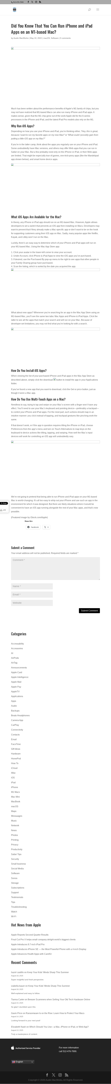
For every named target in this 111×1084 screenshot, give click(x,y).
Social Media (17, 868)
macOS (46, 38)
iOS (13, 777)
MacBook (15, 801)
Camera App (17, 720)
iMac (13, 773)
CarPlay (15, 725)
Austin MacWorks (21, 38)
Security (15, 859)
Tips (13, 902)
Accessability (17, 644)
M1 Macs (15, 792)
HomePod (16, 758)
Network (15, 825)
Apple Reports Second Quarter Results (29, 935)
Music (14, 821)
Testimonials (17, 897)
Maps (13, 811)
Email (14, 739)
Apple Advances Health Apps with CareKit (31, 954)
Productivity (16, 849)
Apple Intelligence (19, 677)
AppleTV (15, 691)
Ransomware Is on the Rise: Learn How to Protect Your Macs (55, 1013)
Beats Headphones (20, 715)
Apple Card (16, 672)
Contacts (15, 734)
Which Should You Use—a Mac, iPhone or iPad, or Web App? (59, 1027)
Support (15, 892)
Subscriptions (17, 888)
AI (12, 653)
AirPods (15, 658)
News (14, 830)
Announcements (19, 667)
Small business (18, 864)
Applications (17, 696)
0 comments (65, 38)
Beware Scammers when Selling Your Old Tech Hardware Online (59, 999)
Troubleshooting (19, 907)
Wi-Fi (13, 916)
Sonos (14, 878)
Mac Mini (15, 797)
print (4, 510)
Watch (14, 912)
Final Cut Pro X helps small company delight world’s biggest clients (43, 939)
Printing (15, 840)
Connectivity (17, 730)
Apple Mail (16, 682)
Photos (14, 835)
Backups (15, 711)
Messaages (16, 816)
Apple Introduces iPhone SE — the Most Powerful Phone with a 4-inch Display (48, 949)
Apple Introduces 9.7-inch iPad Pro (28, 944)
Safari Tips (16, 854)
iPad (13, 782)
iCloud (14, 768)
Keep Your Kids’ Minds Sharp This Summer (48, 972)
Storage (15, 883)
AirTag (14, 663)
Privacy (14, 844)
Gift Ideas (15, 749)
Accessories (17, 648)
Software (54, 38)
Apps (13, 701)
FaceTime (16, 744)
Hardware (16, 754)
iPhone (14, 787)
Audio (14, 706)
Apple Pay (16, 687)
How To (14, 763)
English (19, 1062)
